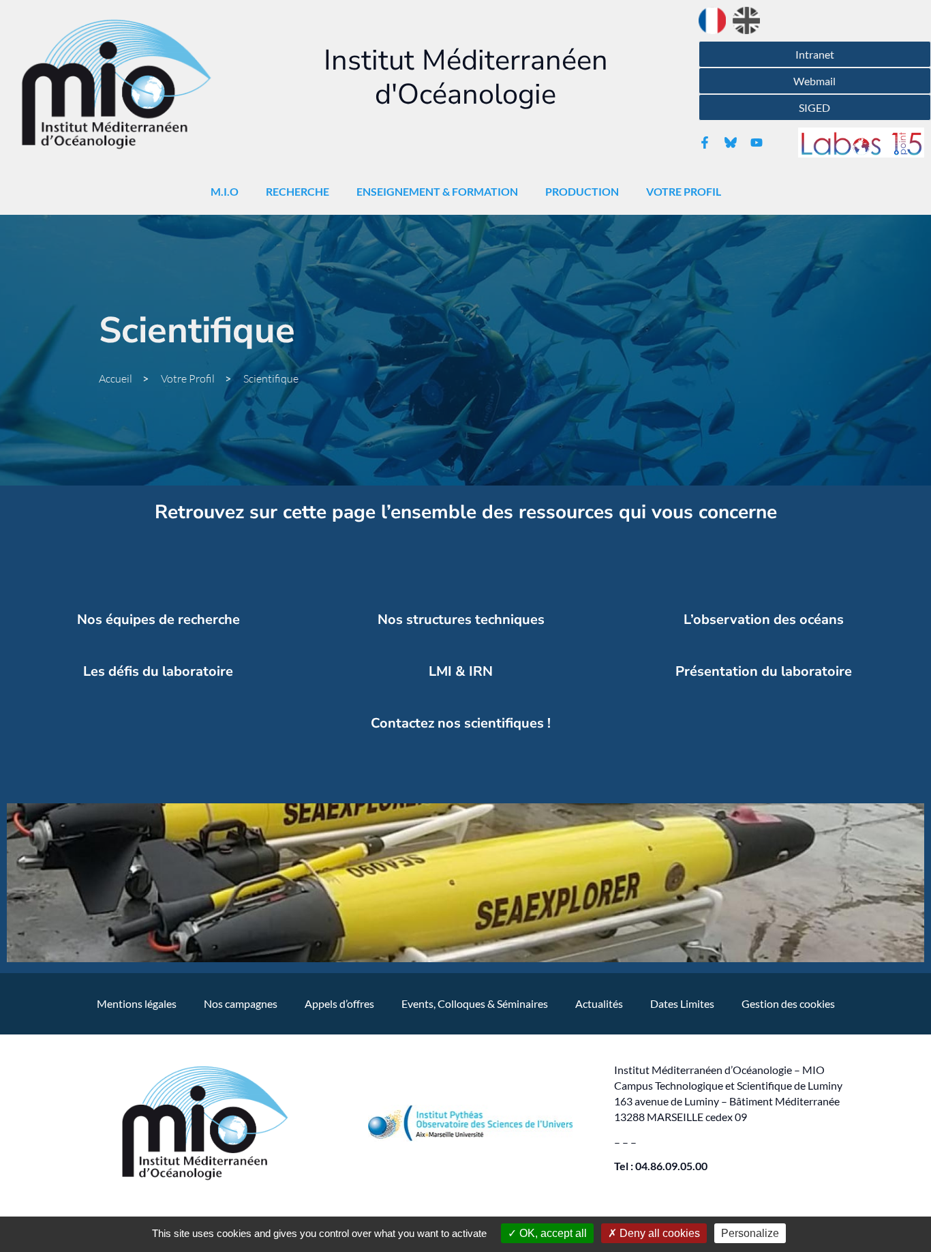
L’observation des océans (764, 619)
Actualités (599, 1003)
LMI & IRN (461, 671)
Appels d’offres (339, 1003)
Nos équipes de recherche (158, 619)
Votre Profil (683, 191)
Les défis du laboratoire (158, 671)
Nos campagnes (240, 1003)
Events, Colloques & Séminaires (474, 1003)
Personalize (750, 1233)
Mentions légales (137, 1003)
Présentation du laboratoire (763, 671)
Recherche (297, 191)
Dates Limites (682, 1003)
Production (582, 191)
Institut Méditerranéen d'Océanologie (466, 77)
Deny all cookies (658, 1233)
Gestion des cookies (788, 1003)
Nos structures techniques (461, 619)
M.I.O (225, 191)
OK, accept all (552, 1233)
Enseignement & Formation (437, 191)
